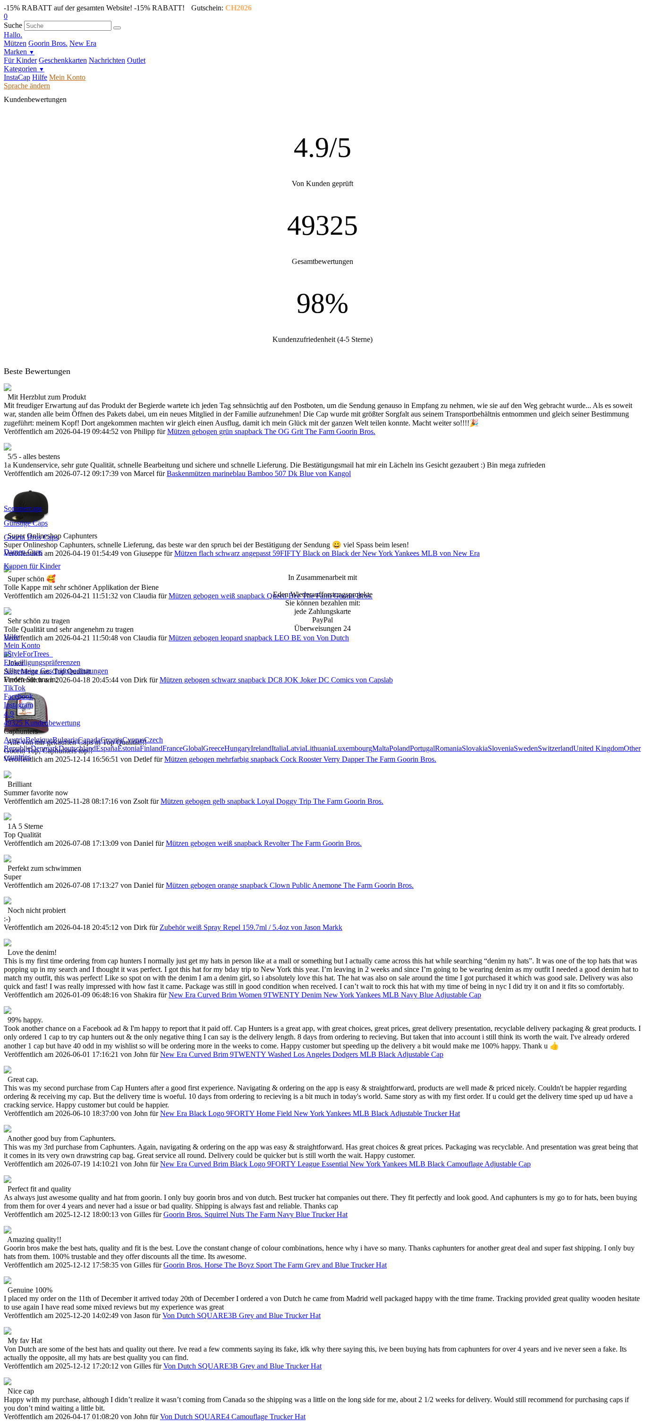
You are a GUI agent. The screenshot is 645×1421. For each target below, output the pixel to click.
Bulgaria (65, 740)
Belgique (38, 740)
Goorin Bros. (48, 43)
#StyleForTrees (28, 654)
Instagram (18, 705)
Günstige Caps (26, 523)
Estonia (129, 748)
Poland (399, 748)
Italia (279, 748)
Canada (89, 740)
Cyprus (133, 740)
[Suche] (117, 27)
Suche (13, 25)
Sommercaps (23, 508)
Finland (151, 748)
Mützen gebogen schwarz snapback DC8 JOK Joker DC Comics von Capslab (276, 680)
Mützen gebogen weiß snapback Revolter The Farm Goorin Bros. (264, 843)
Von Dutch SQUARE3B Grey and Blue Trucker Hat (241, 1315)
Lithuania (319, 748)
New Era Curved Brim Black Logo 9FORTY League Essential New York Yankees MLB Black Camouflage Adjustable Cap (345, 1164)
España (107, 748)
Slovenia (501, 748)
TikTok (14, 688)
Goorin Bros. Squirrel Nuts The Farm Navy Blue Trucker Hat (255, 1214)
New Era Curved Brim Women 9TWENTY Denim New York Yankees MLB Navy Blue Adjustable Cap (325, 995)
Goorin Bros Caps (31, 537)
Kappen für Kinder (32, 566)
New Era (82, 43)
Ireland (261, 748)
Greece (213, 748)
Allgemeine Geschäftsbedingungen (56, 671)
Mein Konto (67, 77)
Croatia (111, 740)
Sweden (526, 748)
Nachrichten (107, 60)
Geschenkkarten (63, 60)
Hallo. (13, 35)
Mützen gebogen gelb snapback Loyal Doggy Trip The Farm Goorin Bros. (272, 801)
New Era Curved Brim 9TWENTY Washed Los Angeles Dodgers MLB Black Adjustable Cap (301, 1054)
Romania (448, 748)
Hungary (237, 748)
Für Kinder (20, 60)
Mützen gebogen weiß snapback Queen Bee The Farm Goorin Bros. (271, 596)
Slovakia (475, 748)
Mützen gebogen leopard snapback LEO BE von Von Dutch (259, 638)
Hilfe (39, 77)
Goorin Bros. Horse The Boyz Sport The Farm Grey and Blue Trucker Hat (275, 1265)
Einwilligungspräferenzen (42, 662)
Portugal (422, 748)
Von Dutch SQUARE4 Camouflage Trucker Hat (233, 1416)
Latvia (295, 748)
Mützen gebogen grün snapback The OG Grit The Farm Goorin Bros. (271, 431)
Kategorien (24, 69)
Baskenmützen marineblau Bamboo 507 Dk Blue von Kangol (259, 473)
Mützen (15, 43)
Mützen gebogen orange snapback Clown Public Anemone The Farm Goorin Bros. (290, 885)
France (172, 748)
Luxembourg (352, 748)
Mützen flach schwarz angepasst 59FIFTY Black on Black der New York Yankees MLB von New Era (327, 553)
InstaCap (17, 77)
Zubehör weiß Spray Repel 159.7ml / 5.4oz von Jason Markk (251, 927)
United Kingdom (598, 748)
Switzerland (555, 748)
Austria (14, 740)
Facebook (18, 696)
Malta (380, 748)
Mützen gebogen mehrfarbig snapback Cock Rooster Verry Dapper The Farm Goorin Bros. (300, 759)
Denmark (45, 748)
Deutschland (77, 748)
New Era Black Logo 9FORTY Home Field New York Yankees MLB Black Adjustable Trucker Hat (310, 1113)
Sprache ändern (27, 86)
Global (193, 748)
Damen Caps (23, 552)
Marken (19, 52)
